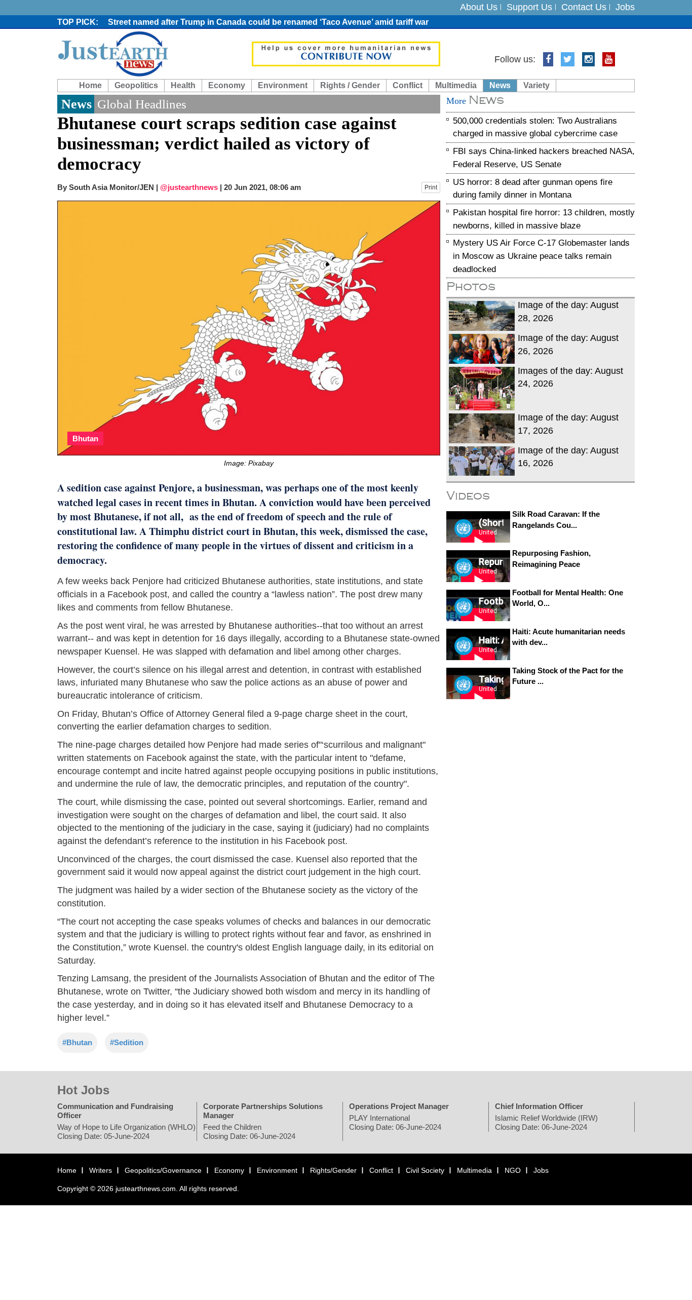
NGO (513, 1171)
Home (90, 85)
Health (183, 85)
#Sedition (126, 1042)
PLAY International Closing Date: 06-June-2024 (395, 1123)
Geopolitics (136, 85)
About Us (478, 7)
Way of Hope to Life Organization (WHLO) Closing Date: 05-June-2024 (126, 1132)
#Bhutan (77, 1042)
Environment (282, 85)
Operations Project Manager (399, 1106)
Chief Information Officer (539, 1106)
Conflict (407, 85)
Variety (536, 85)
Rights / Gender (350, 85)
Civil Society (425, 1171)
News (500, 85)
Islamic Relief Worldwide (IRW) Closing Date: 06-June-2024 (546, 1123)
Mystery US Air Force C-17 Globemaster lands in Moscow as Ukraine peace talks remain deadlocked (541, 256)
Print (431, 187)
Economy (226, 85)
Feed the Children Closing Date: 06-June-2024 (249, 1132)
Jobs (625, 7)
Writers (100, 1171)
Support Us (529, 7)
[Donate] (346, 53)
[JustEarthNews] (112, 53)
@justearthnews (189, 187)
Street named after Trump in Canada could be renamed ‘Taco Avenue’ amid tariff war (268, 22)
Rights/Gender (333, 1171)
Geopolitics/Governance (163, 1171)
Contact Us (583, 7)
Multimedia (456, 85)
